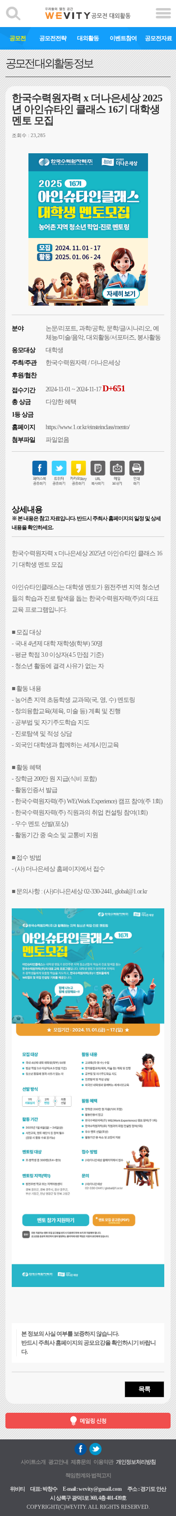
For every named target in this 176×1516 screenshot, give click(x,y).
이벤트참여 (123, 38)
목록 (144, 1389)
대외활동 (88, 38)
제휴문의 (81, 1462)
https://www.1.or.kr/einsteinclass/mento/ (88, 427)
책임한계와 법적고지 (88, 1475)
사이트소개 (33, 1462)
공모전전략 (52, 38)
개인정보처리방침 (136, 1462)
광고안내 (58, 1462)
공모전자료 (158, 38)
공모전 (17, 38)
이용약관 (103, 1462)
